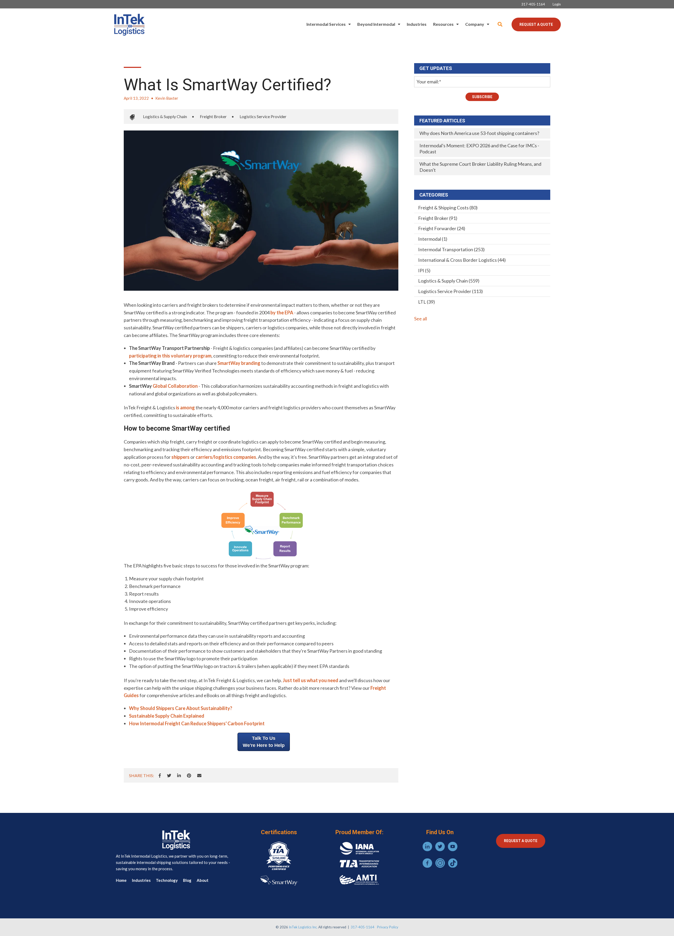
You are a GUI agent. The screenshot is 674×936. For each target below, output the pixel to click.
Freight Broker (213, 116)
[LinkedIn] (179, 775)
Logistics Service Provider (263, 116)
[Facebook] (160, 775)
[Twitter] (169, 775)
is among (185, 407)
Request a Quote (536, 24)
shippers (180, 457)
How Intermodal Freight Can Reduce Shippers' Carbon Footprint (197, 723)
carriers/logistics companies (226, 457)
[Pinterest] (189, 775)
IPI (424, 270)
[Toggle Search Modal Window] (500, 24)
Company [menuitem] (474, 24)
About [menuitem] (203, 880)
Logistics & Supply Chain (165, 116)
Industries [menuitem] (417, 24)
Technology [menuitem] (167, 880)
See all (420, 318)
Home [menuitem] (121, 880)
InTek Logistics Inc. (303, 927)
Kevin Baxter (166, 98)
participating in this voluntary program (170, 356)
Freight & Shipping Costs (448, 207)
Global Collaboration (175, 386)
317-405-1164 (362, 927)
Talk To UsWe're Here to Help (264, 742)
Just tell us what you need (310, 680)
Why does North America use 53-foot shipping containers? (479, 133)
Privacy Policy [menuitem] (387, 927)
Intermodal (432, 239)
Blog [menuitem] (187, 880)
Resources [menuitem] (443, 24)
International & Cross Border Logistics (462, 260)
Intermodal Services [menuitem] (326, 24)
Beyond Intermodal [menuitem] (376, 24)
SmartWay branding (238, 363)
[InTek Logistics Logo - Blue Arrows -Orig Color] (129, 24)
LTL (426, 302)
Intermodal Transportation (451, 249)
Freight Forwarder (441, 228)
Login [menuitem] (557, 4)
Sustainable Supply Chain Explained (166, 716)
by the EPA (281, 312)
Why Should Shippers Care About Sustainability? (180, 708)
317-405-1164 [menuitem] (533, 4)
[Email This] (199, 775)
